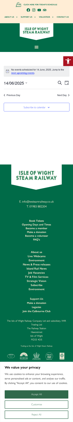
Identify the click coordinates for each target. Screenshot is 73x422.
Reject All (36, 414)
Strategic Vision (36, 281)
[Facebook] (28, 10)
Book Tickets (36, 220)
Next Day (62, 95)
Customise (36, 404)
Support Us (26, 17)
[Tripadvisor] (44, 10)
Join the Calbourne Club (37, 311)
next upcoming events (22, 72)
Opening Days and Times (36, 224)
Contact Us (63, 17)
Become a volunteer (36, 235)
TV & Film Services (36, 277)
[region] (36, 392)
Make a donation (36, 232)
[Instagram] (33, 10)
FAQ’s (36, 239)
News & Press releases (36, 264)
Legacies (36, 307)
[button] (68, 61)
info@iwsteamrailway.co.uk (38, 201)
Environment (37, 260)
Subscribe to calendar (34, 107)
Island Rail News (37, 268)
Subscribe (36, 285)
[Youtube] (39, 10)
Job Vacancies (36, 272)
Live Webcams (36, 256)
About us (9, 17)
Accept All (36, 394)
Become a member (36, 228)
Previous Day (13, 95)
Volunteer (44, 17)
